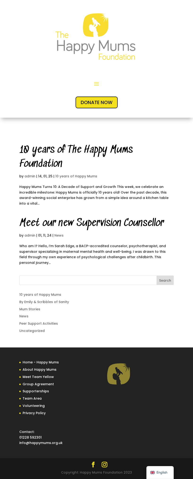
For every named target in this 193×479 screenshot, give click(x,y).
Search (165, 280)
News (59, 235)
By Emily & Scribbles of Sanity (44, 302)
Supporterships (36, 391)
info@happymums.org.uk (41, 442)
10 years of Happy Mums (76, 176)
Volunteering (34, 405)
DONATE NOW (97, 102)
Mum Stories (29, 309)
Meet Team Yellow (38, 376)
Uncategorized (32, 330)
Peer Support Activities (38, 323)
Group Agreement (38, 384)
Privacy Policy (34, 413)
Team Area (32, 398)
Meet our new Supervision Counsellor (91, 223)
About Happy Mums (39, 369)
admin (29, 176)
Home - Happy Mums (41, 362)
